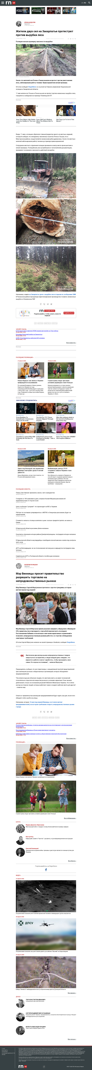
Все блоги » (72, 861)
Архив (3, 1054)
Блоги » (18, 822)
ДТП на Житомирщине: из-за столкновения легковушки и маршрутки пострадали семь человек (45, 549)
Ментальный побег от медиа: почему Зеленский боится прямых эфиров (47, 827)
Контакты (5, 1050)
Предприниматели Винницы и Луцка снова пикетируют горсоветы (35, 730)
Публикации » (21, 742)
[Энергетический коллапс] (23, 13)
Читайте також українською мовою (55, 38)
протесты (45, 717)
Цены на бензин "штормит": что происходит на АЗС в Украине (36, 506)
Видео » (18, 875)
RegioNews (32, 87)
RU (85, 3)
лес (35, 323)
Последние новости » (23, 489)
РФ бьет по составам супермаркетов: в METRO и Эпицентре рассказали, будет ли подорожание (43, 513)
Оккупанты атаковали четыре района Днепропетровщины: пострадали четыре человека (46, 534)
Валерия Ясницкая (31, 564)
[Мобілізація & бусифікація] (38, 13)
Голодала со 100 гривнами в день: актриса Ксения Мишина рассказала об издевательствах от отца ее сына (40, 500)
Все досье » (72, 1039)
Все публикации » (70, 818)
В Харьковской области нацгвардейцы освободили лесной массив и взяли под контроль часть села (46, 541)
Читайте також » (21, 329)
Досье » (18, 996)
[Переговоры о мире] (54, 13)
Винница (51, 717)
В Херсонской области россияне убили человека (32, 528)
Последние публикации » (25, 357)
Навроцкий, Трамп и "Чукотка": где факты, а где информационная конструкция (49, 838)
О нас (3, 1048)
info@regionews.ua (29, 25)
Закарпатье (47, 323)
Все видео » (72, 993)
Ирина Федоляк (29, 22)
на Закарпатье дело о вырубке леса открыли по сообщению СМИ (52, 294)
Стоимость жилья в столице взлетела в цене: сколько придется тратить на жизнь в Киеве (44, 521)
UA (82, 3)
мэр (39, 717)
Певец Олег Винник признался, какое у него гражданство (35, 493)
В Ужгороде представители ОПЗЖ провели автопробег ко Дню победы (37, 331)
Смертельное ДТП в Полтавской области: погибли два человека (37, 556)
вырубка (40, 323)
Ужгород (54, 323)
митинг (35, 717)
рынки (57, 717)
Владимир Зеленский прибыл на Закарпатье (29, 334)
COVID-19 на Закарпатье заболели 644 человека (30, 338)
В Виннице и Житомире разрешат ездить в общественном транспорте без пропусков (41, 733)
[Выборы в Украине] (69, 13)
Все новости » (71, 343)
